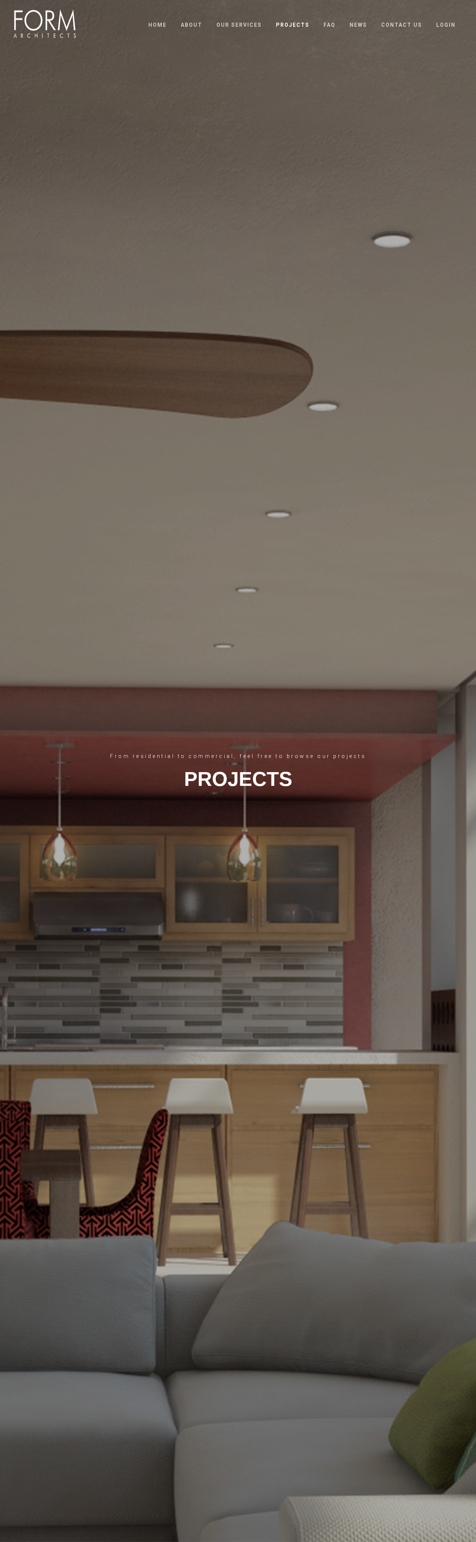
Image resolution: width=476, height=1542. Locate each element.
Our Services (239, 25)
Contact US (401, 25)
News (358, 25)
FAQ (329, 25)
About (191, 25)
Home (157, 25)
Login (446, 25)
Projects (292, 25)
